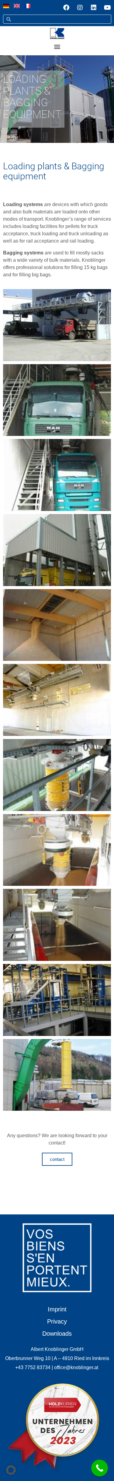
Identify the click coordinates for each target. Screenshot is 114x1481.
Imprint (57, 1309)
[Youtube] (107, 8)
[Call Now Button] (99, 1468)
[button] (57, 46)
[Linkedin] (94, 8)
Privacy (57, 1321)
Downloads (57, 1333)
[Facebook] (66, 8)
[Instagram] (80, 8)
